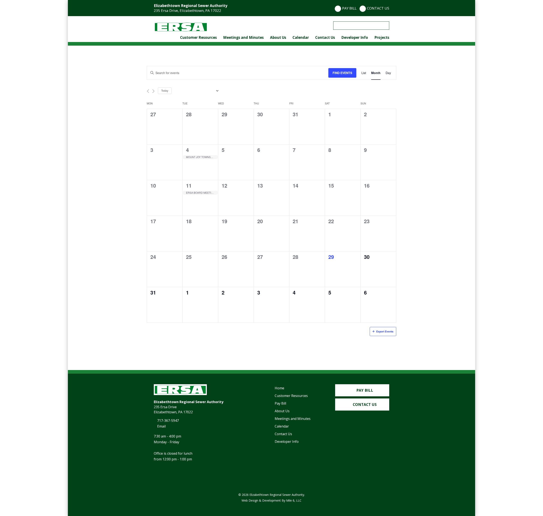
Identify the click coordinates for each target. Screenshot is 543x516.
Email (161, 426)
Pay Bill (349, 8)
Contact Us (378, 8)
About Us (278, 37)
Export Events (384, 331)
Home (279, 388)
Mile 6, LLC (293, 500)
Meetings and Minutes (243, 37)
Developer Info (354, 37)
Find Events (342, 73)
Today (164, 90)
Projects (381, 37)
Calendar (300, 37)
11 (189, 185)
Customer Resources (198, 37)
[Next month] (153, 91)
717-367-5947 (167, 420)
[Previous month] (148, 91)
